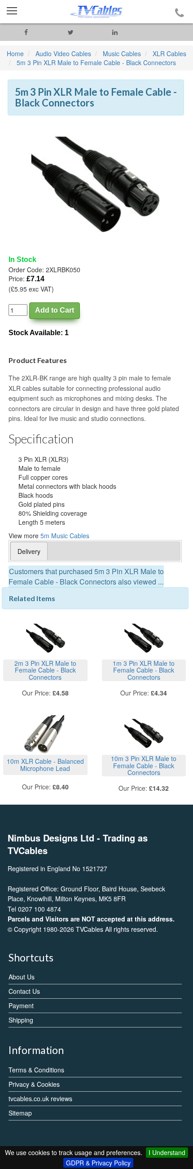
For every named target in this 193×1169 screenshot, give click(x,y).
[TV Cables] (96, 11)
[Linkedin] (115, 32)
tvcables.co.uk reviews (40, 1098)
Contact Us (24, 991)
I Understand (167, 1152)
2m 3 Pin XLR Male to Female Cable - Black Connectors (45, 670)
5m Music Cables (64, 535)
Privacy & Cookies (34, 1084)
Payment (21, 1005)
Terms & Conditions (36, 1069)
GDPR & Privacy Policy (98, 1162)
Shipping (21, 1019)
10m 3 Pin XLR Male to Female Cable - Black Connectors (143, 765)
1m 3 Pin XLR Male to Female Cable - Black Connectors (144, 670)
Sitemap (20, 1112)
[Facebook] (26, 32)
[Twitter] (70, 32)
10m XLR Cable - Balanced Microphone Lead (45, 764)
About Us (22, 976)
